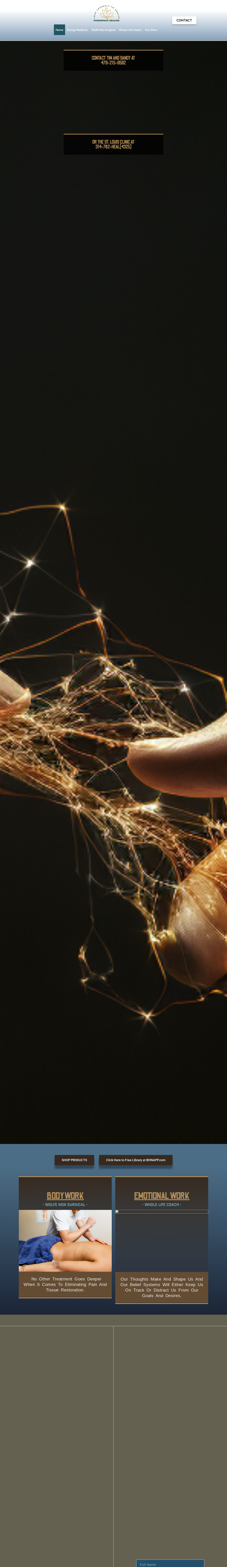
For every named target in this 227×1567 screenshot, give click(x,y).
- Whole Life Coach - (161, 1205)
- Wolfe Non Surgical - (65, 1205)
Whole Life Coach (130, 30)
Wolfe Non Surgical (103, 30)
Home (59, 30)
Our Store (151, 30)
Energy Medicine (77, 30)
